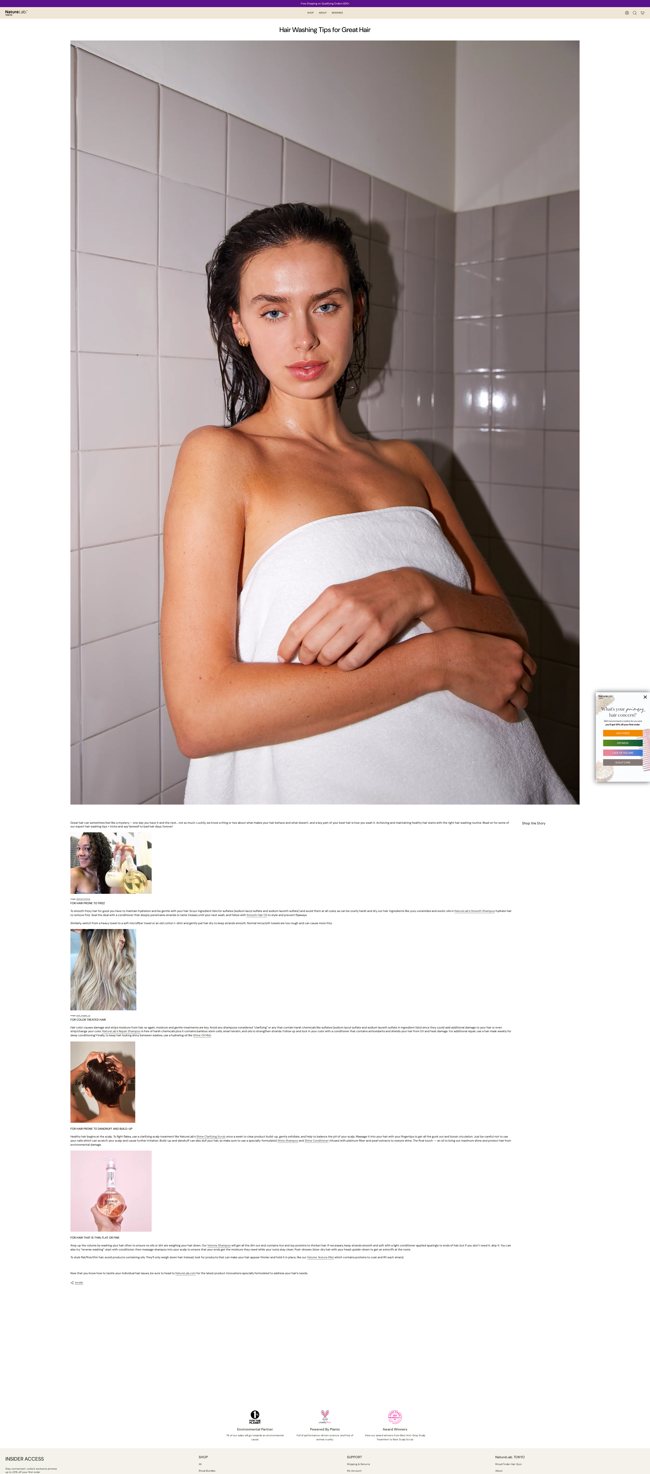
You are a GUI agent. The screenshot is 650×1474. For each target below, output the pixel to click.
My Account (354, 1470)
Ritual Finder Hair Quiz (508, 1464)
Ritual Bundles (207, 1470)
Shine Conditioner (317, 1140)
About (499, 1470)
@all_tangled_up (83, 1015)
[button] (310, 13)
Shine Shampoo (287, 1140)
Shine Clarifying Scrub (210, 1136)
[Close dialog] (645, 697)
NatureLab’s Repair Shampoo (121, 1031)
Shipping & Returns (358, 1464)
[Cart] (642, 13)
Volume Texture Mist (320, 1257)
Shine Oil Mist (202, 1035)
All (200, 1464)
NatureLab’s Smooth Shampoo (474, 911)
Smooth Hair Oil (257, 915)
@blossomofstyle (83, 899)
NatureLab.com (185, 1273)
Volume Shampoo (219, 1245)
